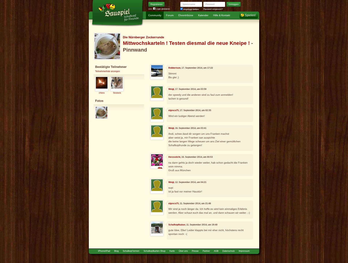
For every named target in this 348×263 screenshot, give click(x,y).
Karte (172, 251)
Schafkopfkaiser (176, 224)
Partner (206, 251)
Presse (195, 251)
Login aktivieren (163, 9)
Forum (170, 15)
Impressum (244, 251)
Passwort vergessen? (213, 9)
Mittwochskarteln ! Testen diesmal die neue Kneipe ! (187, 43)
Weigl (171, 89)
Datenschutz (228, 251)
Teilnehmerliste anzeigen (107, 71)
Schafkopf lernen (131, 251)
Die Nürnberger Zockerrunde (143, 37)
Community (154, 15)
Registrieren (156, 4)
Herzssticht (174, 157)
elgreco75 (173, 110)
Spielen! (250, 15)
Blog (116, 251)
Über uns (183, 251)
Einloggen (234, 4)
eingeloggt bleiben (191, 9)
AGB (216, 251)
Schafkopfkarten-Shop (154, 251)
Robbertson (174, 68)
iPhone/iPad (104, 251)
